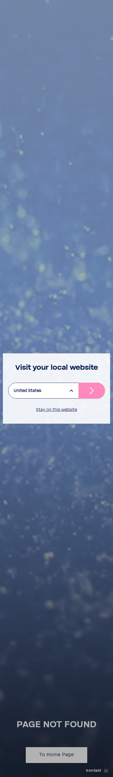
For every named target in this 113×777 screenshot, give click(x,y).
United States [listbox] (27, 390)
